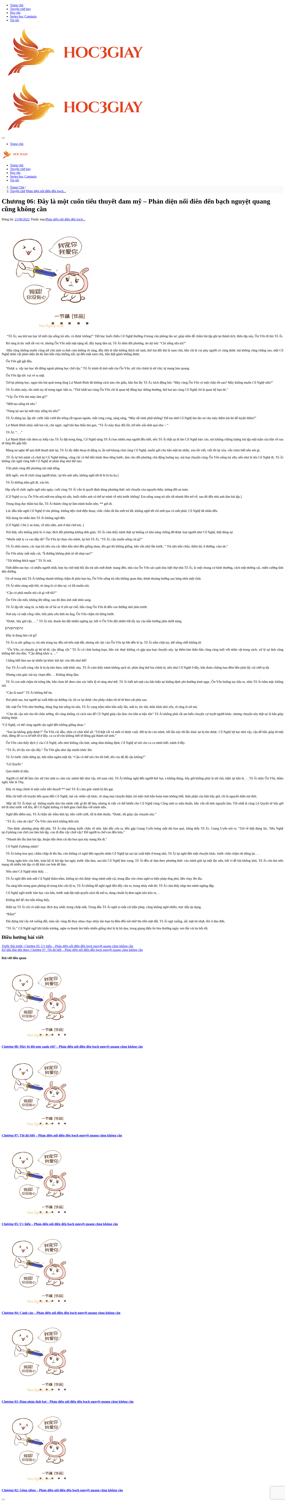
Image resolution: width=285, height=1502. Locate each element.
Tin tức (14, 20)
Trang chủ (16, 5)
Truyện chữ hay (20, 9)
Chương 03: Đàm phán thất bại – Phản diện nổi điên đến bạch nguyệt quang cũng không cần (68, 1401)
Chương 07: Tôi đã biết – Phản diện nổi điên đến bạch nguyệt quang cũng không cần (62, 1135)
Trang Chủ (17, 187)
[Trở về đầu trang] (3, 1499)
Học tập (15, 12)
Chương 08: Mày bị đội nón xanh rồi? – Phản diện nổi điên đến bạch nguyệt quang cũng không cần (72, 1046)
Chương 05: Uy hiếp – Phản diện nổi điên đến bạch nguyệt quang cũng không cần (60, 1224)
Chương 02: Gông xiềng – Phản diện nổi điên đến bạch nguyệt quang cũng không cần (62, 1490)
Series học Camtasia (23, 16)
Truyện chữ (17, 191)
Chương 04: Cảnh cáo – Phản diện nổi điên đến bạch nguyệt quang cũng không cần (61, 1313)
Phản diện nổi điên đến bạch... (46, 191)
